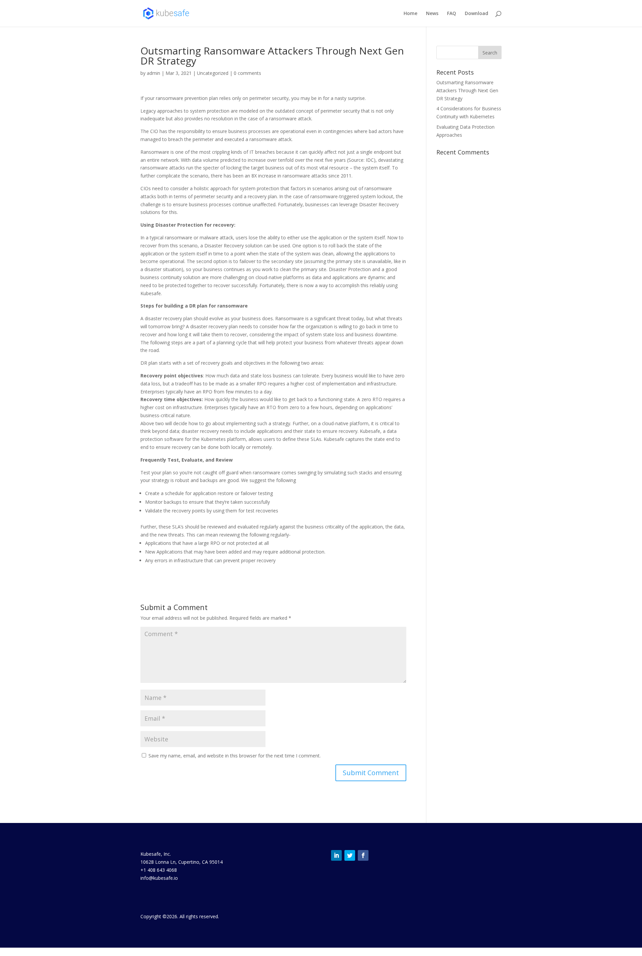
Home (410, 13)
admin (153, 73)
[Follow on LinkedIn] (336, 855)
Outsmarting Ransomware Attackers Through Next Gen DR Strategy (467, 90)
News (432, 13)
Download (476, 13)
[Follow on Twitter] (349, 855)
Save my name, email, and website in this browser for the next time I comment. (234, 755)
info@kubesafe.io (159, 878)
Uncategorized (212, 73)
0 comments (247, 73)
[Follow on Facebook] (363, 855)
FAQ (451, 13)
